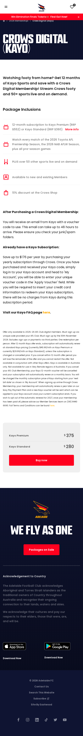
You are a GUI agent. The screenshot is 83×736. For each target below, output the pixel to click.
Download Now (12, 658)
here (46, 312)
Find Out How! (58, 16)
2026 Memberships (18, 20)
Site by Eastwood (41, 704)
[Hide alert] (78, 17)
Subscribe (40, 698)
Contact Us (41, 686)
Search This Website (41, 692)
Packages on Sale (41, 550)
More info (72, 129)
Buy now (41, 460)
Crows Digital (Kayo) (43, 20)
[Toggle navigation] (8, 7)
